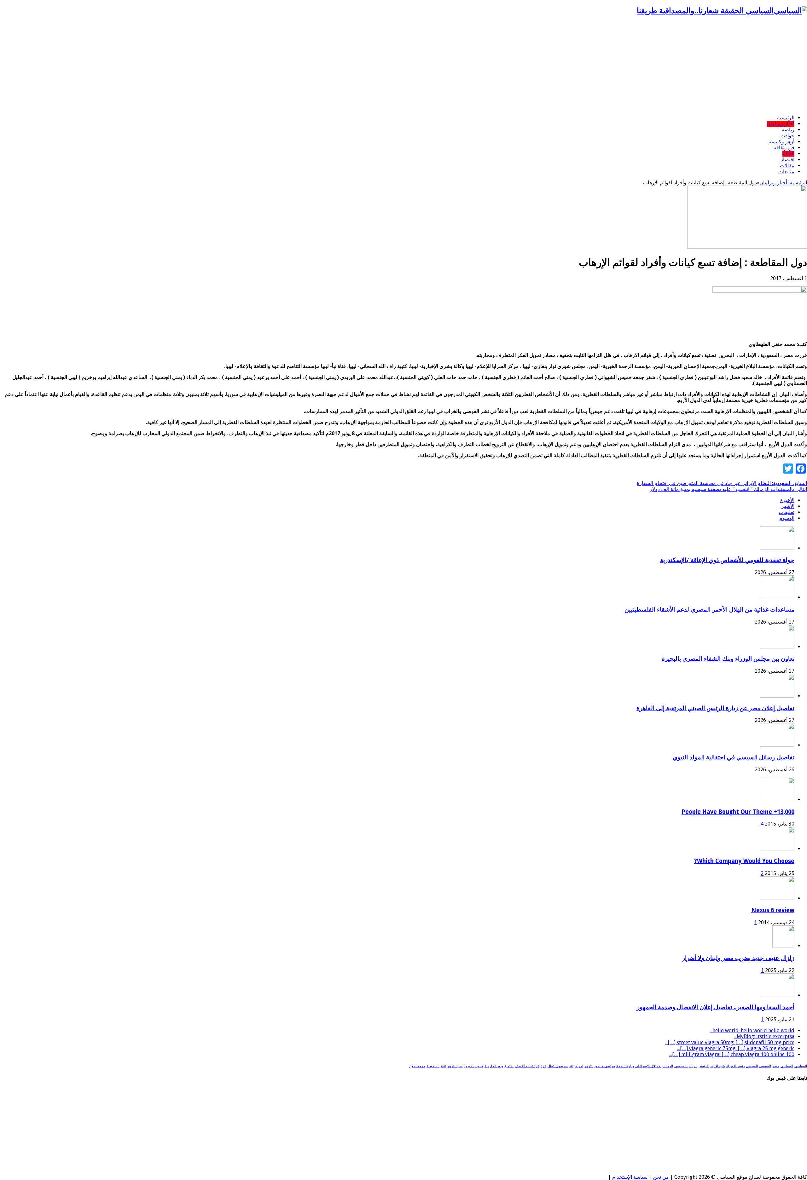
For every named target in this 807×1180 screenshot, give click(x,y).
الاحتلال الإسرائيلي (648, 1066)
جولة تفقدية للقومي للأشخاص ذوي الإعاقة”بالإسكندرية (727, 560)
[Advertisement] (403, 65)
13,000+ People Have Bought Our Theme (738, 812)
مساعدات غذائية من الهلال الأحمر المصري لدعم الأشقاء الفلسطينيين (709, 609)
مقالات (787, 166)
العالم (788, 154)
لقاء (443, 1066)
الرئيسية (785, 118)
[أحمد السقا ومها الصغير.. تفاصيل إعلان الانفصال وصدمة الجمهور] (777, 995)
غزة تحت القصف (527, 1066)
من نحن (661, 1177)
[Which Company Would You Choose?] (777, 849)
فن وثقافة (784, 148)
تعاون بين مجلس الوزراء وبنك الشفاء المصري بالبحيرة (728, 658)
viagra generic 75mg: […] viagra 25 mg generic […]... (735, 1048)
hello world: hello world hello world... (752, 1030)
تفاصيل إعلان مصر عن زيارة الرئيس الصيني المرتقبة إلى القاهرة (715, 708)
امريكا (579, 1066)
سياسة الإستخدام (629, 1177)
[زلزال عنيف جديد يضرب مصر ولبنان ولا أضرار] (783, 946)
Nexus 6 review (772, 910)
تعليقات (786, 512)
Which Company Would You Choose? (744, 861)
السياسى (787, 1066)
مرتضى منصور (604, 1066)
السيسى (752, 1066)
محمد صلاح (417, 1066)
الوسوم (786, 518)
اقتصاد (787, 160)
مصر (775, 1066)
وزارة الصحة (625, 1066)
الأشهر (787, 506)
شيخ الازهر (717, 1066)
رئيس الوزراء (735, 1066)
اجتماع (509, 1066)
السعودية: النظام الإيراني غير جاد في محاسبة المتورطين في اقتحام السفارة (722, 483)
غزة (543, 1066)
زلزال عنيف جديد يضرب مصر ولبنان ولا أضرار (738, 958)
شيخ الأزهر (454, 1066)
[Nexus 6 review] (777, 898)
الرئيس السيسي (685, 1066)
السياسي (800, 1066)
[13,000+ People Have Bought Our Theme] (777, 800)
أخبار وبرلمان (780, 124)
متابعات (786, 172)
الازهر (588, 1066)
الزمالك (668, 1066)
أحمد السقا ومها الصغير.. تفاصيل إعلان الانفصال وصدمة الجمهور (715, 1007)
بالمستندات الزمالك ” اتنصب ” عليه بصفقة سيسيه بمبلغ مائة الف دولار (728, 489)
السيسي (765, 1066)
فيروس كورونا (473, 1066)
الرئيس (704, 1066)
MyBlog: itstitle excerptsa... (764, 1036)
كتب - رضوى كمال (560, 1066)
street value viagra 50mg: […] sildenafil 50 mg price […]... (729, 1042)
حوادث (787, 136)
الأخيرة (787, 500)
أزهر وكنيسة (781, 142)
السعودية (433, 1066)
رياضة (788, 130)
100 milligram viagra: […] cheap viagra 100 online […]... (731, 1054)
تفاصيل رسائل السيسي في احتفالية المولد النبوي (733, 757)
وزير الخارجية (494, 1066)
